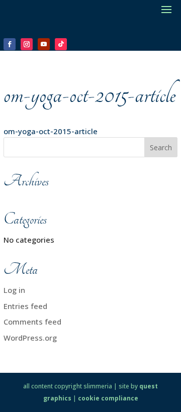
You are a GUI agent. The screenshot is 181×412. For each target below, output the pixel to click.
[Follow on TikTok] (61, 44)
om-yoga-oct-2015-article (51, 131)
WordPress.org (30, 338)
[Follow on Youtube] (44, 44)
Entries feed (25, 306)
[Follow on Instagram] (27, 44)
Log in (14, 290)
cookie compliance (108, 398)
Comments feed (32, 322)
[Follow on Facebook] (10, 44)
